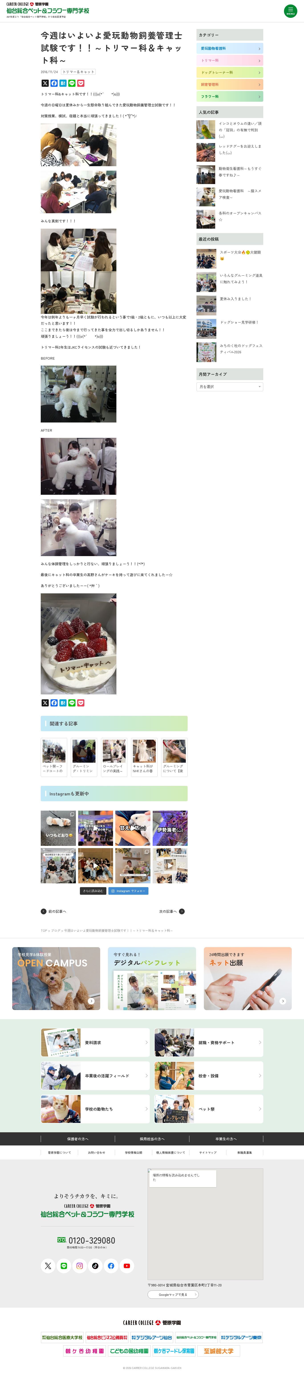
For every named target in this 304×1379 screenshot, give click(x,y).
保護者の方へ (78, 1138)
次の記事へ (168, 911)
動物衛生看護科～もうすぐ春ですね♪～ (240, 172)
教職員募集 (244, 1152)
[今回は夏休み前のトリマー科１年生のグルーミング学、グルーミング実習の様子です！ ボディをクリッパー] (58, 865)
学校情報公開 (133, 1152)
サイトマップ (208, 1152)
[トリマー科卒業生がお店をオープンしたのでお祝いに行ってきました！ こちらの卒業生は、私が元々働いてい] (132, 865)
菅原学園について (59, 1152)
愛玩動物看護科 (213, 48)
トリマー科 (210, 60)
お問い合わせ (96, 1152)
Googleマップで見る (173, 1294)
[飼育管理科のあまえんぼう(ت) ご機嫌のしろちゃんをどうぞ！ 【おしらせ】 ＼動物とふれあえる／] (132, 828)
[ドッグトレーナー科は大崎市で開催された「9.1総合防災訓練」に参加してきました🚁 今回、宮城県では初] (58, 828)
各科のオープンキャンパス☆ (240, 216)
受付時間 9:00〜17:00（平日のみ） (91, 1241)
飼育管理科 (210, 84)
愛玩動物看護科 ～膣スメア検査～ (240, 194)
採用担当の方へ (152, 1138)
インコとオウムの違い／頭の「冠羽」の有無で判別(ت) (240, 130)
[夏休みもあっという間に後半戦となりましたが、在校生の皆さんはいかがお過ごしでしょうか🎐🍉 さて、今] (95, 865)
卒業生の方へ (226, 1138)
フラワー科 (210, 96)
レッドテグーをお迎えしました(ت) (240, 149)
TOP (44, 930)
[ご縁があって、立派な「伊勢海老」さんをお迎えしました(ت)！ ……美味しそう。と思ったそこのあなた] (170, 828)
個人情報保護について (170, 1152)
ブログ (55, 930)
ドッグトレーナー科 (217, 72)
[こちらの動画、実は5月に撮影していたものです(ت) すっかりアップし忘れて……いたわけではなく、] (95, 828)
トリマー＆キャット (78, 71)
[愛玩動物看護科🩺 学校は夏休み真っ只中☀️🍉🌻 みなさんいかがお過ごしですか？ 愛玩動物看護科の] (170, 865)
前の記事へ (57, 911)
